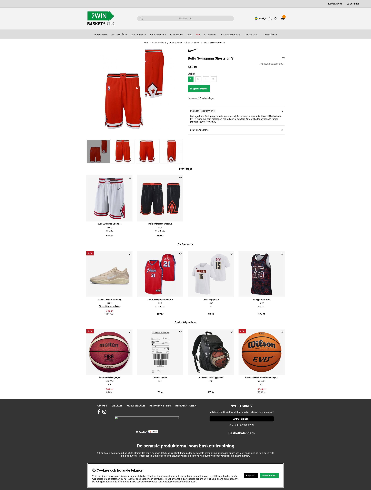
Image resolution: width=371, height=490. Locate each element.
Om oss (102, 405)
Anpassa (250, 475)
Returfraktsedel (160, 377)
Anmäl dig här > (241, 419)
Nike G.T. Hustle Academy (109, 299)
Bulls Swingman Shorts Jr (213, 43)
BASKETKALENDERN (230, 34)
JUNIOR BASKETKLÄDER (180, 43)
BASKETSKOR (100, 34)
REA (198, 34)
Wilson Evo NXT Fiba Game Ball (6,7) (261, 377)
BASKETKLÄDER (119, 34)
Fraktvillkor (136, 405)
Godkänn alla (269, 475)
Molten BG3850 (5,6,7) (109, 377)
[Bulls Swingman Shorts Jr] (98, 151)
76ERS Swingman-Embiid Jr (160, 299)
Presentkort (252, 34)
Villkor (117, 405)
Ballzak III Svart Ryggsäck (211, 377)
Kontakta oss (335, 3)
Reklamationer (185, 405)
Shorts (197, 43)
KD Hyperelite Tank (261, 299)
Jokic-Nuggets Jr (211, 299)
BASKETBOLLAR (158, 34)
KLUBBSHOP (210, 34)
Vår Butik (354, 3)
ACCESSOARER (138, 34)
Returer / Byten (160, 405)
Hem (146, 43)
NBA (190, 34)
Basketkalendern (241, 433)
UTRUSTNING (176, 34)
